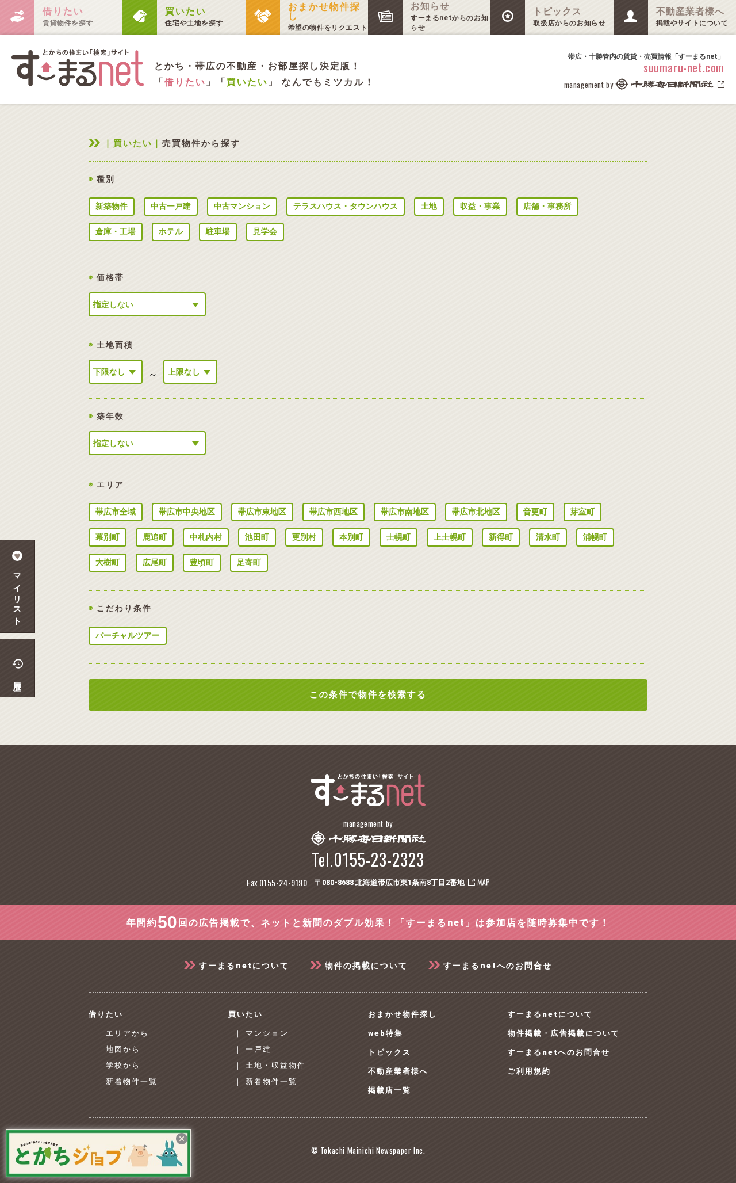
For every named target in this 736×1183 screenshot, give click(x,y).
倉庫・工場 (115, 231)
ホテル (171, 231)
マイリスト (17, 595)
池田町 (257, 536)
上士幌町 (450, 536)
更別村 (304, 536)
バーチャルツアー (127, 635)
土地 (429, 206)
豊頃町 (202, 562)
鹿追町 (155, 536)
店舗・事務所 (547, 206)
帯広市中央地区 (187, 511)
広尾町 (155, 562)
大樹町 (107, 562)
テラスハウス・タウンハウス (345, 206)
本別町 (351, 536)
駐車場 (218, 231)
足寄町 (249, 562)
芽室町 (582, 511)
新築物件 (111, 206)
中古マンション (242, 206)
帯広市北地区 (476, 511)
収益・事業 (480, 206)
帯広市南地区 (405, 511)
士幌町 (398, 536)
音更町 (535, 511)
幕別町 (107, 536)
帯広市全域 (115, 511)
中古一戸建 (171, 206)
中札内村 (206, 536)
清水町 (548, 536)
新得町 (501, 536)
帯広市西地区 (333, 511)
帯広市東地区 (262, 511)
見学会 (265, 231)
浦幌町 (595, 536)
